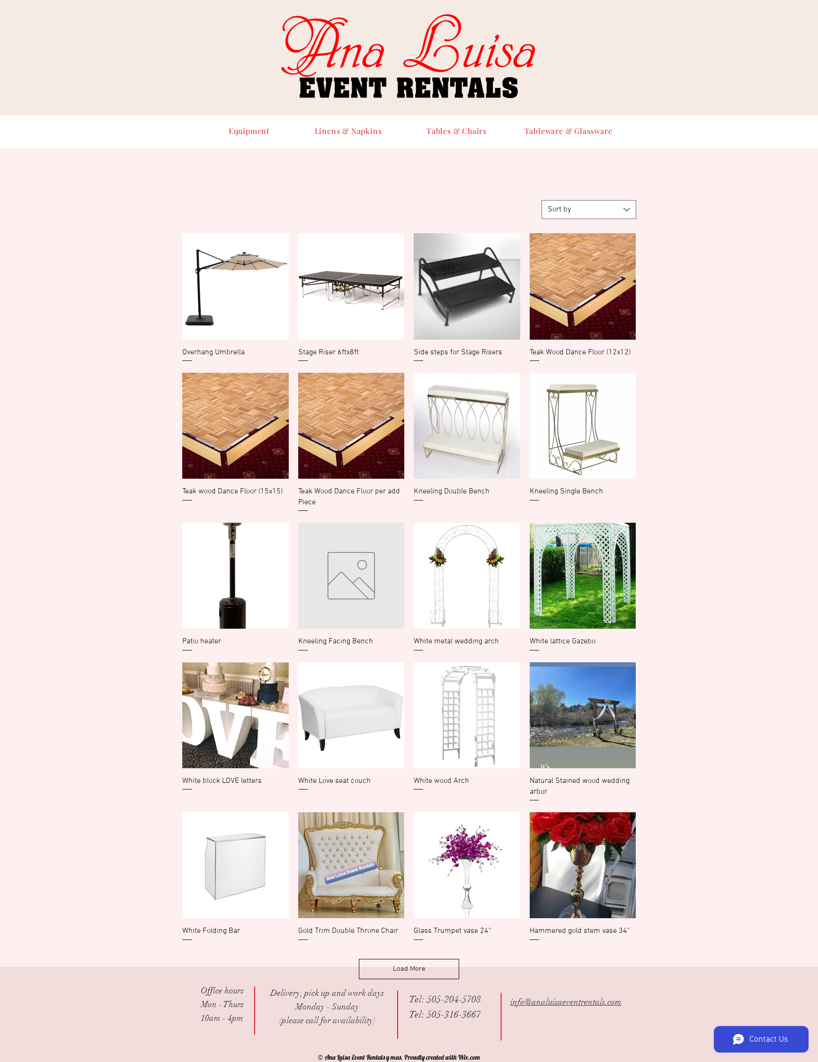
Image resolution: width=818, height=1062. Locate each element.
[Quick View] (235, 286)
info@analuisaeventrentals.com (566, 1002)
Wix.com (469, 1057)
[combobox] (589, 209)
